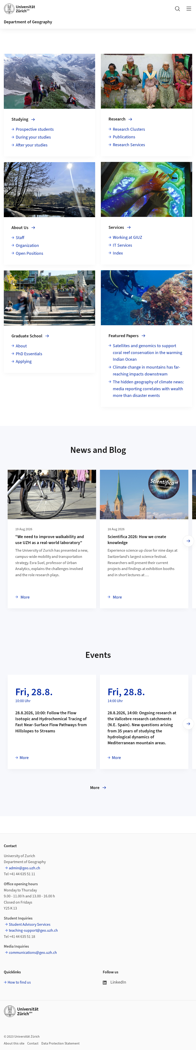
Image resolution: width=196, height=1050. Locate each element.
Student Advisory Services (29, 924)
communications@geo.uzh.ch (33, 952)
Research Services (129, 145)
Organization (27, 246)
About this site (14, 1043)
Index (118, 253)
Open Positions (29, 253)
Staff (20, 238)
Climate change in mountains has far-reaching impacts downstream (146, 370)
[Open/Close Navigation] (189, 8)
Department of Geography (28, 22)
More (25, 597)
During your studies (33, 137)
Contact (32, 1043)
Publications (124, 137)
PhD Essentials (29, 354)
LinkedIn (118, 982)
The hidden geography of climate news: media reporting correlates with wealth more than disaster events (148, 389)
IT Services (122, 245)
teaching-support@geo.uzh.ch (33, 930)
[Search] (177, 8)
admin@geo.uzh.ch (24, 868)
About (21, 346)
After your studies (32, 145)
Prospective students (35, 129)
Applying (24, 362)
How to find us (19, 982)
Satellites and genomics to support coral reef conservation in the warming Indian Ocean (147, 353)
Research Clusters (129, 129)
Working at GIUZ (127, 237)
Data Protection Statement (60, 1043)
